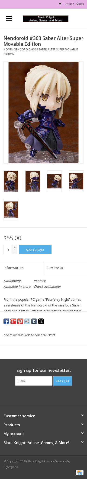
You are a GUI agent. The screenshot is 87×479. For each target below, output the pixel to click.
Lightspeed (10, 467)
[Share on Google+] (13, 321)
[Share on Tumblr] (34, 321)
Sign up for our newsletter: (43, 370)
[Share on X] (41, 321)
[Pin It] (20, 321)
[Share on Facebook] (6, 321)
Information (13, 268)
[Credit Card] (79, 473)
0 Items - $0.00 (74, 4)
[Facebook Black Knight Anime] (43, 395)
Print (52, 335)
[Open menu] (9, 18)
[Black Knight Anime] (52, 18)
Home (7, 49)
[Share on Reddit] (27, 321)
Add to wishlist (13, 335)
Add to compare (36, 335)
